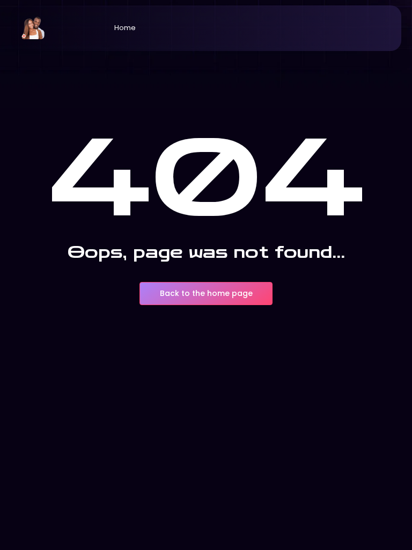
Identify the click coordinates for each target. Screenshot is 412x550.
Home (125, 28)
